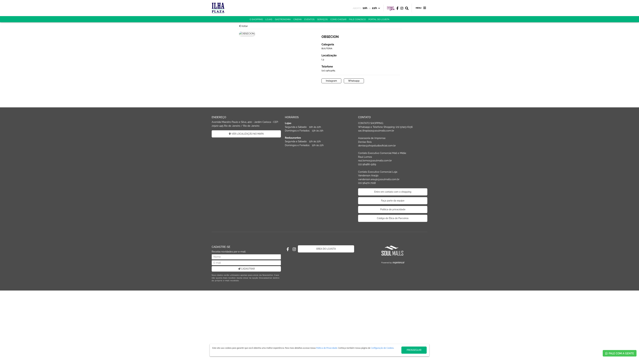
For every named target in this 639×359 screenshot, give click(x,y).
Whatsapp (354, 80)
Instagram (331, 80)
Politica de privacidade (392, 209)
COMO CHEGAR (338, 19)
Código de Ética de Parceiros (393, 218)
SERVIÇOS (322, 19)
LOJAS (268, 19)
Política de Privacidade (326, 348)
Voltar (244, 26)
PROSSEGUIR (414, 350)
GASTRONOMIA (283, 19)
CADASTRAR (247, 268)
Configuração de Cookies (382, 348)
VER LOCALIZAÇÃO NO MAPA (247, 133)
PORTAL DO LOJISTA (378, 19)
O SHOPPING (256, 19)
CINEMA (297, 19)
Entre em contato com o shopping (392, 191)
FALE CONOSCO (357, 19)
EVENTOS (309, 19)
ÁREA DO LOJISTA (326, 248)
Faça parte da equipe (392, 200)
